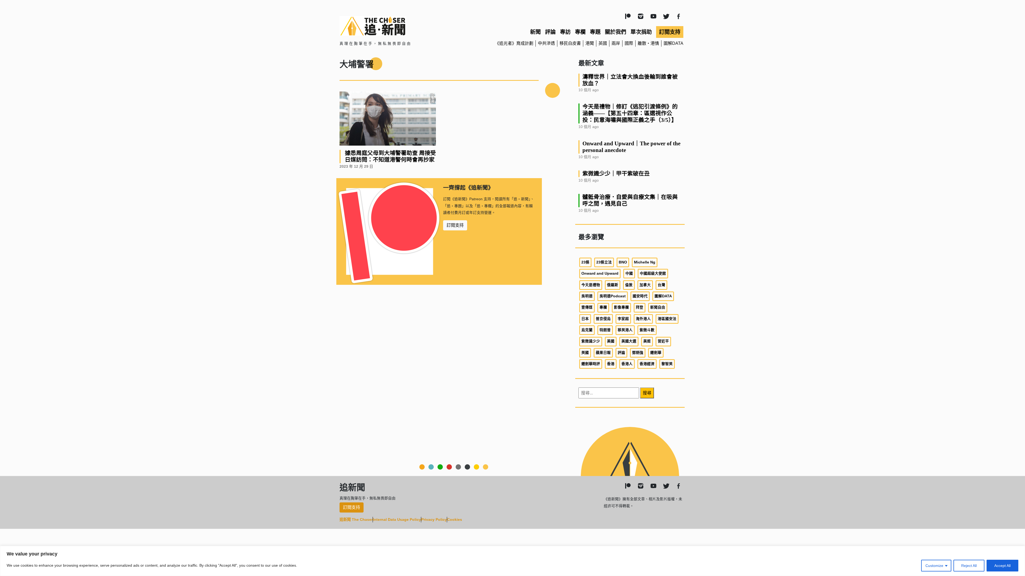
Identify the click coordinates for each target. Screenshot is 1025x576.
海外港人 (643, 319)
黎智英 (667, 364)
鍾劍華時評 (590, 364)
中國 (629, 273)
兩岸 (616, 43)
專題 (595, 32)
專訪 (565, 32)
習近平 (663, 341)
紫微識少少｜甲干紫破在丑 (616, 173)
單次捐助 (641, 32)
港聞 (589, 43)
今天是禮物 (590, 285)
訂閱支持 (669, 32)
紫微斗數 (647, 330)
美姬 (647, 341)
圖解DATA (673, 43)
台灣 (661, 285)
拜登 (639, 307)
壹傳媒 (587, 307)
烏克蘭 (587, 330)
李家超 (623, 319)
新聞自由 (657, 307)
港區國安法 (667, 319)
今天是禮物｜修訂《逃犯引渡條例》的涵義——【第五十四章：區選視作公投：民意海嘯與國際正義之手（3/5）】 (630, 113)
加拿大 (645, 285)
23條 (585, 262)
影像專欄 (621, 307)
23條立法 (604, 262)
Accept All (1002, 565)
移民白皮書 (570, 43)
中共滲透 (546, 43)
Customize (934, 565)
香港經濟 (647, 364)
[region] (512, 561)
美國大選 (628, 341)
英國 (602, 43)
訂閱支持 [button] (455, 225)
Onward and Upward (599, 273)
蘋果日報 (603, 353)
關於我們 (615, 32)
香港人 (627, 364)
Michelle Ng (644, 262)
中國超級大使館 (653, 273)
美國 (610, 341)
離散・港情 (648, 43)
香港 (610, 364)
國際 (629, 43)
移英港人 (625, 330)
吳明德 (587, 296)
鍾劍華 (655, 353)
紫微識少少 (590, 341)
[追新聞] (395, 26)
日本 (585, 319)
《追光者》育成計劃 (514, 43)
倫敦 (629, 285)
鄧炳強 (637, 353)
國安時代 (640, 296)
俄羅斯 (612, 285)
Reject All (969, 565)
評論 (550, 32)
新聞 (535, 32)
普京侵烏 (603, 319)
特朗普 (605, 330)
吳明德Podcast (613, 296)
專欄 (580, 32)
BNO (623, 262)
